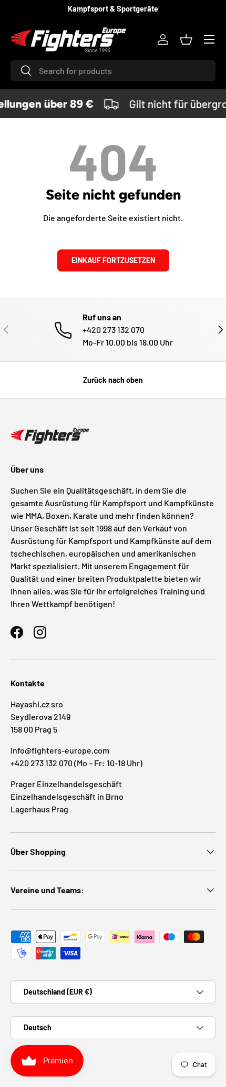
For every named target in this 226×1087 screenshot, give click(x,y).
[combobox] (113, 70)
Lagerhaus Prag (39, 809)
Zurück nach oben (113, 379)
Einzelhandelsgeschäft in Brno (67, 796)
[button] (186, 39)
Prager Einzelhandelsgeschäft (66, 784)
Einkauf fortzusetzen (113, 260)
